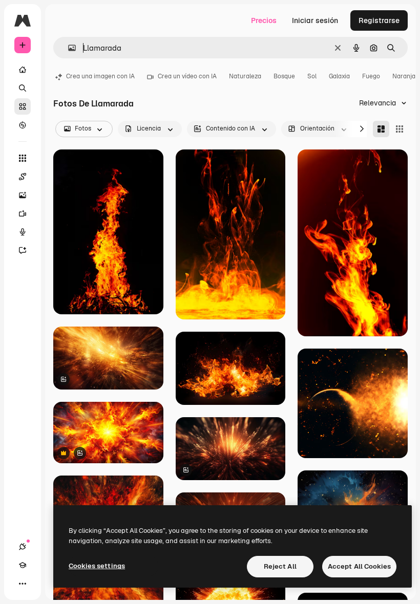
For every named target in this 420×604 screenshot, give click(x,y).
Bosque (284, 76)
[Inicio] (22, 69)
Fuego (371, 76)
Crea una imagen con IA (100, 76)
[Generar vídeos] (22, 213)
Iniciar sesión (315, 20)
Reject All (280, 566)
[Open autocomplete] (68, 48)
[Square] (399, 129)
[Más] (22, 583)
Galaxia (339, 76)
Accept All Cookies (359, 566)
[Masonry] (381, 129)
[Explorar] (22, 125)
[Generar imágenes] (22, 195)
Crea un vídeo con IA (187, 76)
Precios (264, 20)
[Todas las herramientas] (22, 158)
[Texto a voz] (22, 232)
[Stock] (22, 106)
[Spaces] (22, 176)
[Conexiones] (22, 546)
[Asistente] (22, 250)
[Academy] (22, 565)
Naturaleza (245, 76)
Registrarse (379, 20)
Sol (312, 76)
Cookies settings (97, 566)
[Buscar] (22, 88)
